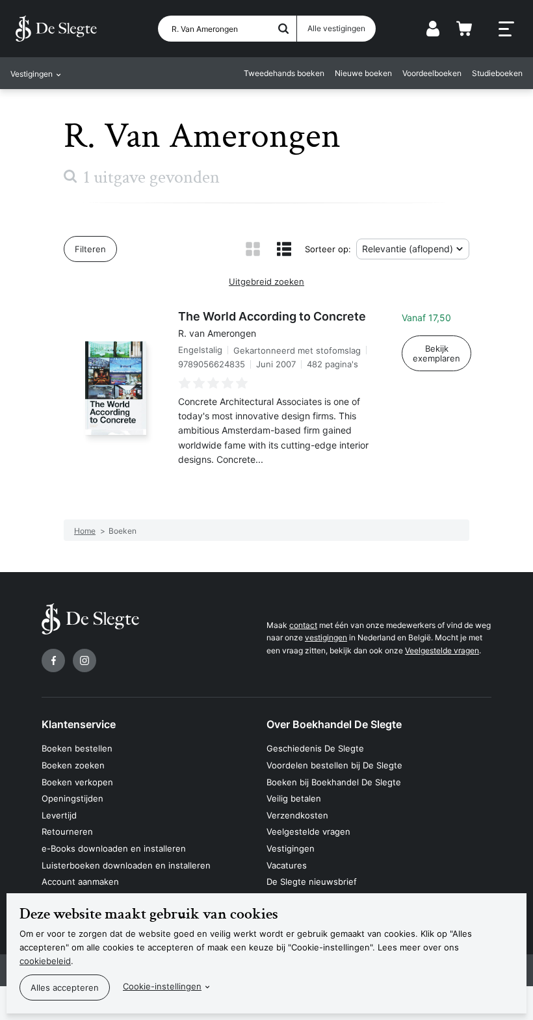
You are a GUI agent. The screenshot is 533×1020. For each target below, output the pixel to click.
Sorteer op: (328, 249)
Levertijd (59, 815)
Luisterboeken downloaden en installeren (126, 865)
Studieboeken (497, 73)
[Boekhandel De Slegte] (56, 29)
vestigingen (326, 637)
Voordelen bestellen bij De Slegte (334, 765)
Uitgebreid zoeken (266, 281)
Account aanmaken (80, 881)
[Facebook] (53, 660)
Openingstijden (72, 798)
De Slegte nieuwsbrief (311, 881)
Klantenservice (79, 724)
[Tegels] (252, 249)
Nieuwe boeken (363, 73)
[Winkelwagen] (464, 28)
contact (303, 625)
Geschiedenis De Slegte (315, 748)
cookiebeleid (45, 961)
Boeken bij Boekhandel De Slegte (333, 782)
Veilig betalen (293, 798)
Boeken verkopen (77, 782)
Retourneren (67, 831)
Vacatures (286, 865)
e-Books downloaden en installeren (114, 848)
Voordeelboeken (432, 73)
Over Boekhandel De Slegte (334, 724)
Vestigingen (290, 848)
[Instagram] (84, 660)
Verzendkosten (297, 815)
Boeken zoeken (73, 765)
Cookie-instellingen (162, 986)
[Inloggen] (432, 28)
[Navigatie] (506, 29)
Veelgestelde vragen (442, 650)
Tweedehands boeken (284, 73)
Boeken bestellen (77, 748)
